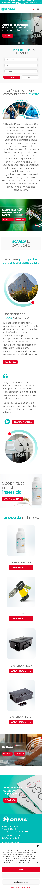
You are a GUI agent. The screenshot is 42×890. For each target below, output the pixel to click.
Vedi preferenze (21, 882)
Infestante (10, 71)
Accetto (21, 870)
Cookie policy (15, 887)
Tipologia (10, 65)
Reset (30, 77)
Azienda (7, 35)
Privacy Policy (25, 887)
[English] (16, 9)
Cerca (11, 77)
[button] (39, 846)
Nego (21, 876)
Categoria (10, 59)
